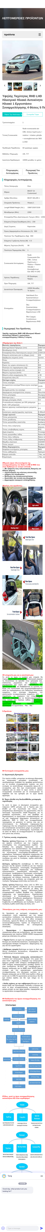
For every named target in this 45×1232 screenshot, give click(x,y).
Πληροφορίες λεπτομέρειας (12, 171)
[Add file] (3, 1228)
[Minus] (41, 1176)
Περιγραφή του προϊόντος (33, 171)
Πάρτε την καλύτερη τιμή (14, 114)
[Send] (42, 1228)
